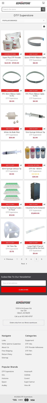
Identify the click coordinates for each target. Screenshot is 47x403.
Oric (3, 375)
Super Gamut (29, 382)
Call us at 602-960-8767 (24, 316)
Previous (9, 259)
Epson (4, 382)
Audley (4, 385)
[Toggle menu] (3, 3)
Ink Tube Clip (12, 246)
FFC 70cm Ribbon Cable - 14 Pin (35, 95)
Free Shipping (7, 351)
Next (23, 264)
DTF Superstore (8, 371)
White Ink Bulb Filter (12, 132)
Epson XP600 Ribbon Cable (35, 58)
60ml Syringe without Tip (11, 169)
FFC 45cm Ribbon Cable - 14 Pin (11, 95)
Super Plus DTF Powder (12, 58)
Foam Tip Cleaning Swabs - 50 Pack (12, 209)
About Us (5, 347)
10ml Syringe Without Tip (35, 132)
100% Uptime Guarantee (11, 344)
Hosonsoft (28, 371)
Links (4, 340)
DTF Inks (28, 344)
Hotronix (5, 378)
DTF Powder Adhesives (34, 347)
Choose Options (10, 54)
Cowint (27, 378)
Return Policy (7, 354)
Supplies (28, 354)
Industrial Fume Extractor (35, 208)
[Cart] (44, 3)
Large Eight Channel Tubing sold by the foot (35, 247)
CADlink (27, 375)
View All (27, 385)
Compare (20, 54)
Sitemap (5, 358)
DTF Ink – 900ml (35, 169)
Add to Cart (33, 54)
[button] (44, 26)
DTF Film (28, 351)
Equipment (29, 340)
